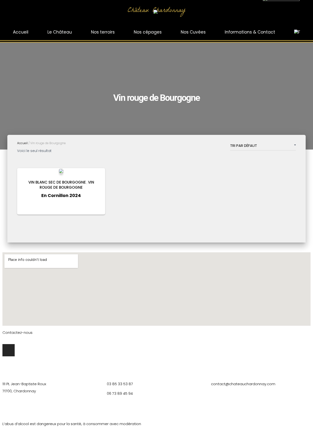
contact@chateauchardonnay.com (243, 383)
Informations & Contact (250, 32)
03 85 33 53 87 (120, 383)
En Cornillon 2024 (61, 195)
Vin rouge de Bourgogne (67, 185)
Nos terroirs (103, 32)
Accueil (20, 32)
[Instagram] (8, 350)
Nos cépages (148, 32)
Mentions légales (104, 409)
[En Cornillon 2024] (61, 171)
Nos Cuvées (193, 32)
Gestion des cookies (205, 409)
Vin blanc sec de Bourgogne (57, 182)
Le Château (59, 32)
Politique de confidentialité (153, 409)
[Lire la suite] (95, 206)
